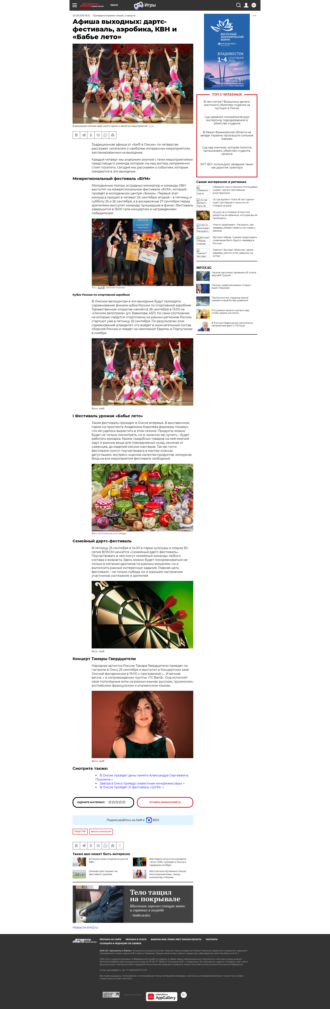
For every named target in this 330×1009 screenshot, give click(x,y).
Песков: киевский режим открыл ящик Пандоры (231, 286)
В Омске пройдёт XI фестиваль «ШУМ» (130, 787)
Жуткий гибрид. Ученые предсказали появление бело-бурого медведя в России (235, 240)
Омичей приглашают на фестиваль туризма (103, 873)
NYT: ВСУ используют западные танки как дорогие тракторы (227, 166)
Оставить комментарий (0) (165, 802)
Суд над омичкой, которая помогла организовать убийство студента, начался (227, 151)
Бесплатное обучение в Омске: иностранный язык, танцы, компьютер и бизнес (167, 874)
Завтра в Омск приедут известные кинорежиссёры (141, 783)
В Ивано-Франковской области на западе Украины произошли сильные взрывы (226, 135)
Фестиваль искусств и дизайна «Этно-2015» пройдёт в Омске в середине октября (167, 862)
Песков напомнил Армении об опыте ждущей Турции (234, 274)
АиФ (151, 126)
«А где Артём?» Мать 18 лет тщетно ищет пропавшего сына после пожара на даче (233, 202)
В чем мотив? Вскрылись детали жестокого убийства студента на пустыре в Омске (227, 105)
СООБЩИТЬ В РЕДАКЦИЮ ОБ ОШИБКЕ (120, 943)
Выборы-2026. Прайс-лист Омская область (176, 939)
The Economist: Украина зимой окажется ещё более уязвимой (230, 299)
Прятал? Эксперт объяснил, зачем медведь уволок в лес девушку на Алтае (233, 252)
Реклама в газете (136, 939)
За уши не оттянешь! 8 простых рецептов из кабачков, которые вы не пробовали (235, 215)
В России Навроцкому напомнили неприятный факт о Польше (232, 324)
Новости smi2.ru (85, 927)
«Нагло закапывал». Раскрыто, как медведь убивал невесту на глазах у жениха (234, 227)
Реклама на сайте (110, 939)
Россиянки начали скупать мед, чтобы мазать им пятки (231, 311)
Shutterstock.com (107, 533)
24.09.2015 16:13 (81, 15)
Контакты (212, 939)
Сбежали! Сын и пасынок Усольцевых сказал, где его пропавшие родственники (235, 189)
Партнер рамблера (133, 995)
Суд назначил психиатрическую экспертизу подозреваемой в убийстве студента (227, 120)
